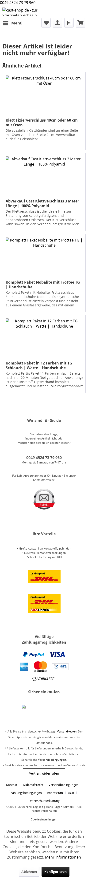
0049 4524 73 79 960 (17, 2)
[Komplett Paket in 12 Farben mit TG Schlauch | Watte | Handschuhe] (44, 338)
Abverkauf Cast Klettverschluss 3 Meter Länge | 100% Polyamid (42, 203)
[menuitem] (12, 23)
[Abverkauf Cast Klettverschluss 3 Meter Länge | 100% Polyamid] (44, 176)
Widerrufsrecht (33, 785)
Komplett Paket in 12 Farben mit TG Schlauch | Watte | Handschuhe (39, 365)
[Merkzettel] (46, 23)
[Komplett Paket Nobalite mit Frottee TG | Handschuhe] (44, 257)
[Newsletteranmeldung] (69, 23)
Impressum (55, 793)
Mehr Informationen (63, 857)
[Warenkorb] (80, 23)
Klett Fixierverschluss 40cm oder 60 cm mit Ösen (42, 122)
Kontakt (11, 785)
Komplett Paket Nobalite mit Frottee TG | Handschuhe (43, 284)
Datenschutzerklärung (44, 801)
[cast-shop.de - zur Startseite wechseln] (23, 12)
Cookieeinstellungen (44, 819)
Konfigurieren (55, 871)
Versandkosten (67, 731)
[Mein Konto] (57, 23)
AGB (71, 793)
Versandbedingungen (52, 760)
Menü (17, 23)
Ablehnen (29, 871)
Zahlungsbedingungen (26, 793)
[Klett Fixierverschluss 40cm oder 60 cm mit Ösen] (44, 95)
